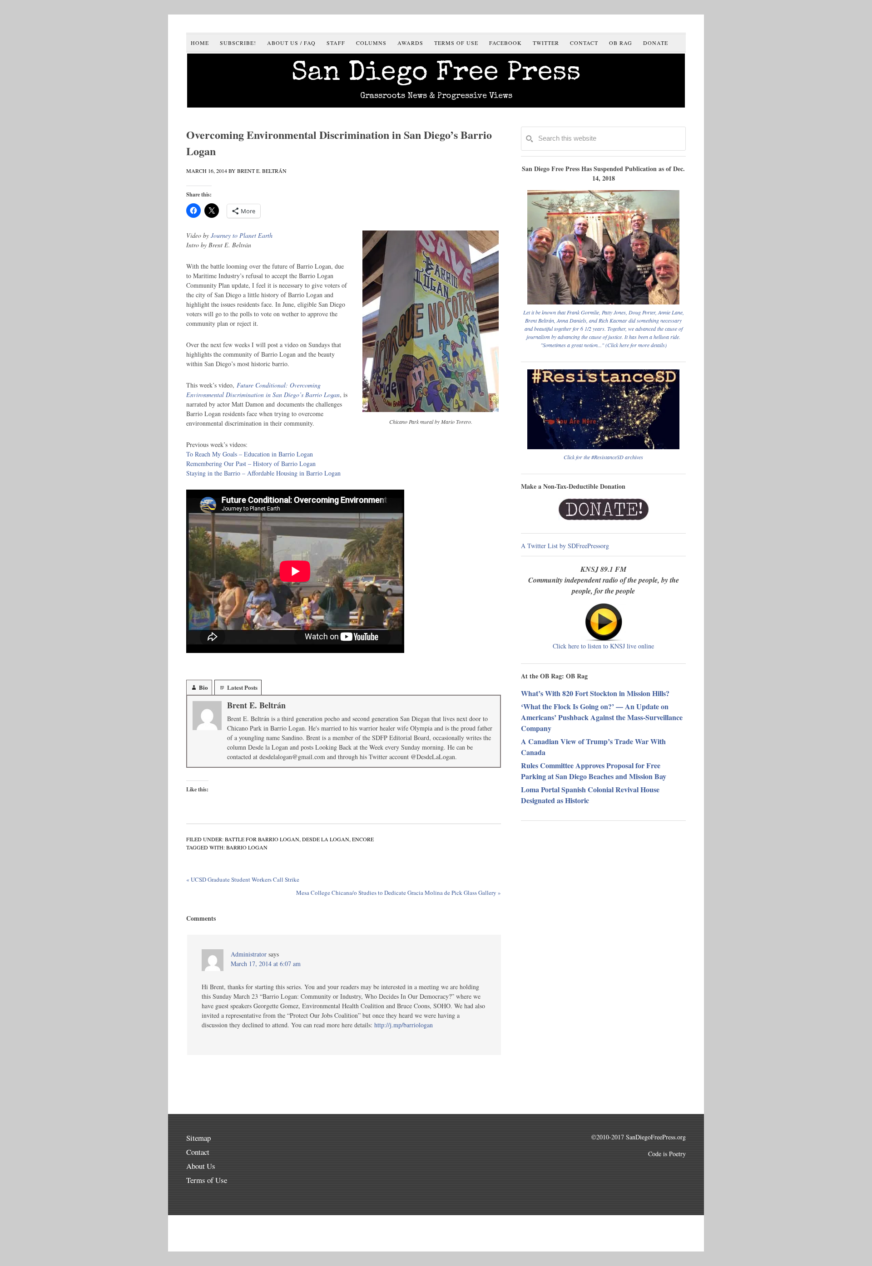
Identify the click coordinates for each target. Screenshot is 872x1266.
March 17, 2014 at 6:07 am (266, 963)
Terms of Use (206, 1180)
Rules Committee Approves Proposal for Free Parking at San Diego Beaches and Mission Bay (593, 770)
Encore (363, 839)
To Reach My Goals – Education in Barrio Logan (249, 454)
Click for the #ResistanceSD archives (603, 457)
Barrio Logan (247, 847)
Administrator (249, 954)
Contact (197, 1152)
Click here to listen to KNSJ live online (603, 646)
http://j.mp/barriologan (403, 1025)
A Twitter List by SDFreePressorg (565, 545)
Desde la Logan (325, 839)
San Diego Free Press (436, 74)
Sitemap (198, 1138)
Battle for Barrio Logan (262, 839)
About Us (200, 1166)
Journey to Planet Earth (241, 235)
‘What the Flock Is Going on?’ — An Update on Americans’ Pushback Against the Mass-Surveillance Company (602, 717)
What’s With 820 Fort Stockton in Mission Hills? (595, 693)
